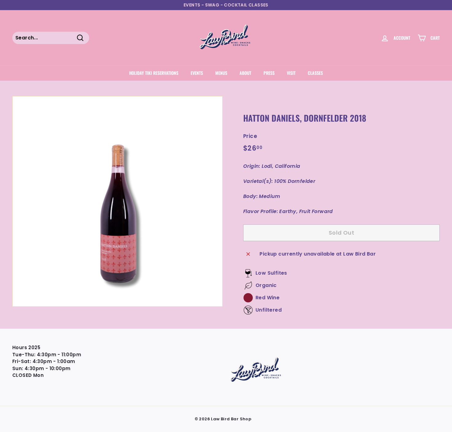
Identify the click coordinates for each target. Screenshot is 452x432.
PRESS (269, 73)
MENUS (221, 73)
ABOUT (245, 73)
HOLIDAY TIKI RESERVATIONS (153, 73)
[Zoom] (117, 201)
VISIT (291, 73)
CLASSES (315, 73)
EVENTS (197, 73)
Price (250, 136)
